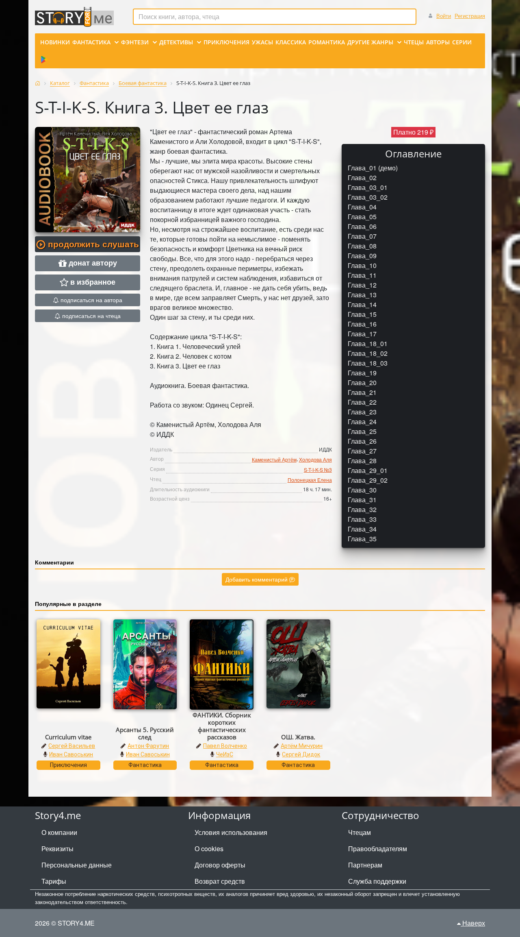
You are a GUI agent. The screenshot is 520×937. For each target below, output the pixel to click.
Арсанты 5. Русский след (145, 733)
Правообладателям (377, 848)
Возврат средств (220, 881)
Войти (443, 16)
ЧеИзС (224, 754)
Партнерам (365, 864)
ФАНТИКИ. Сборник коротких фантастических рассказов (222, 726)
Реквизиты (57, 848)
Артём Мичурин (302, 746)
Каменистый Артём (274, 459)
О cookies (209, 848)
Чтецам (359, 832)
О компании (59, 832)
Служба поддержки (377, 881)
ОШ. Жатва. (298, 737)
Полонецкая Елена (310, 479)
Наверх (473, 923)
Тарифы (53, 881)
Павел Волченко (225, 746)
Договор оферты (220, 864)
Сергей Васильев (71, 746)
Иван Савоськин (71, 754)
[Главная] (37, 83)
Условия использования (231, 832)
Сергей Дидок (301, 754)
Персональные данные (76, 864)
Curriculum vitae (68, 737)
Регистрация (470, 16)
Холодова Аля (315, 459)
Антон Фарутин (148, 746)
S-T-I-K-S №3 (318, 469)
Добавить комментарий (257, 579)
